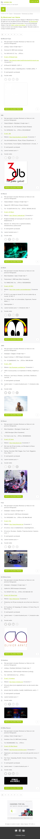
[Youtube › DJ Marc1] (17, 239)
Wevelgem (17, 429)
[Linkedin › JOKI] (13, 392)
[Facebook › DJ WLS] (9, 315)
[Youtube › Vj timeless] (17, 704)
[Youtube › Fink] (17, 546)
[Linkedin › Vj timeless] (13, 704)
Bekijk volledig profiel (13, 109)
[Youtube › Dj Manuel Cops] (17, 79)
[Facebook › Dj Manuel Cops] (9, 79)
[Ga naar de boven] (37, 109)
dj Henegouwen (33, 21)
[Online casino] (20, 801)
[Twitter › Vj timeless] (5, 704)
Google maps (18, 46)
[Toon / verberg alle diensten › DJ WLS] (21, 300)
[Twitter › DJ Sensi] (5, 466)
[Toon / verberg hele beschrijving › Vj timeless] (21, 686)
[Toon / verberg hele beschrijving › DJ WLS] (21, 295)
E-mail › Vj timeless (9, 678)
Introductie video (24, 308)
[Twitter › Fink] (5, 546)
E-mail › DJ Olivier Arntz (10, 595)
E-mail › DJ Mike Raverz (10, 746)
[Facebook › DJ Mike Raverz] (9, 773)
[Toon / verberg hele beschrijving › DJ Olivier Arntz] (21, 603)
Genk (11, 46)
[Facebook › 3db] (9, 157)
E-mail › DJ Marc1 (9, 212)
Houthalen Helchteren (15, 668)
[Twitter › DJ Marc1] (5, 239)
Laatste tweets (9, 384)
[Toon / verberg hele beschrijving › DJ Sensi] (21, 447)
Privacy (23, 835)
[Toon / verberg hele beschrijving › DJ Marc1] (21, 219)
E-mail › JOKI (8, 364)
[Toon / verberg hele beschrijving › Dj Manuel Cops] (21, 65)
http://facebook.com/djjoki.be (17, 367)
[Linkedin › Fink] (13, 546)
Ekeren (13, 510)
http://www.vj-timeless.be (16, 682)
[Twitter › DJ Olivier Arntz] (5, 624)
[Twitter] (16, 830)
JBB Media (18, 835)
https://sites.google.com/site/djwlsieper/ (20, 289)
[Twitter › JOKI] (5, 392)
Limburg (6, 46)
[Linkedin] (23, 830)
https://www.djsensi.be (15, 443)
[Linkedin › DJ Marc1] (13, 239)
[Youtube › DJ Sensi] (17, 466)
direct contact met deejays (18, 25)
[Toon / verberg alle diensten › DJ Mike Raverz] (21, 759)
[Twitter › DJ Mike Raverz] (5, 773)
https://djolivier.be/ (14, 598)
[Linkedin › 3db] (13, 157)
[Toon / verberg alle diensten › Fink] (21, 532)
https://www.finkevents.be (16, 524)
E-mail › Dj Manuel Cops (10, 57)
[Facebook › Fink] (9, 546)
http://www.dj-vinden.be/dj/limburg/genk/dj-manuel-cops (24, 60)
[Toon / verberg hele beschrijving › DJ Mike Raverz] (21, 754)
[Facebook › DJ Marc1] (9, 239)
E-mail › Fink (7, 521)
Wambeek (17, 123)
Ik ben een (34, 1)
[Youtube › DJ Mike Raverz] (17, 773)
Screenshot (9, 62)
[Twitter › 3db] (5, 157)
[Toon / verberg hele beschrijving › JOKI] (21, 371)
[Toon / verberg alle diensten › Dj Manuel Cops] (21, 69)
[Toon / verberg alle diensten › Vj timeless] (21, 690)
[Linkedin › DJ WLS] (13, 315)
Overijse (16, 201)
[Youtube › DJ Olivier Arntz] (17, 624)
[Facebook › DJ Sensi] (9, 466)
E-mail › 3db (7, 133)
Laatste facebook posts (11, 150)
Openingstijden (9, 304)
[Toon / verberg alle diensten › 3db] (21, 144)
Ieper (16, 275)
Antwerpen (7, 353)
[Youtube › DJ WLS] (17, 315)
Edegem (13, 353)
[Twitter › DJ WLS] (5, 315)
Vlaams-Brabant (8, 123)
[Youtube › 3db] (17, 157)
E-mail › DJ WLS (8, 286)
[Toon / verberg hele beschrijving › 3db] (21, 140)
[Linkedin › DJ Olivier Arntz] (13, 624)
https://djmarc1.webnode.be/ (17, 215)
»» (21, 34)
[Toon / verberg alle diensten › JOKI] (21, 376)
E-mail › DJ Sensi (9, 439)
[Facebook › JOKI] (9, 392)
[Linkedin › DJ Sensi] (13, 466)
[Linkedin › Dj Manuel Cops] (13, 79)
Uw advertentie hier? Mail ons (20, 818)
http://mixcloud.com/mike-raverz (18, 749)
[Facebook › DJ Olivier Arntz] (9, 624)
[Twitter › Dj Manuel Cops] (5, 79)
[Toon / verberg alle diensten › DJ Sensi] (21, 452)
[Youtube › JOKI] (17, 392)
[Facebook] (19, 830)
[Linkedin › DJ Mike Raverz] (13, 773)
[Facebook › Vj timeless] (9, 704)
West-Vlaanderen (8, 275)
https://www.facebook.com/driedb (18, 137)
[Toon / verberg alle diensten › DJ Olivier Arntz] (21, 608)
